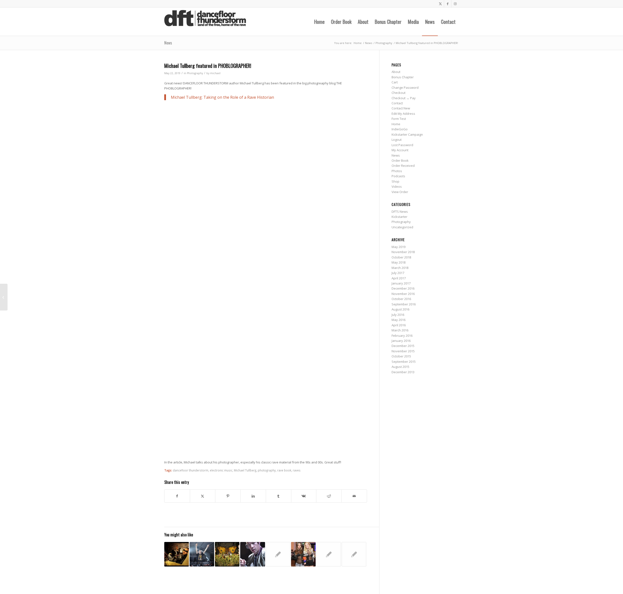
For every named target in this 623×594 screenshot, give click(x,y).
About (396, 72)
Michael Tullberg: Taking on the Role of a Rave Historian (222, 97)
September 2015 (404, 361)
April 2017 (399, 278)
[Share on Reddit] (328, 496)
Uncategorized (402, 227)
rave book (284, 470)
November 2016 (403, 294)
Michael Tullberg (245, 470)
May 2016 (398, 320)
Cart (395, 82)
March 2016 (400, 330)
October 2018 (401, 257)
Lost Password (402, 145)
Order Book (400, 160)
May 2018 (398, 262)
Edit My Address (403, 113)
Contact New (401, 108)
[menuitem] (319, 22)
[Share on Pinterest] (227, 496)
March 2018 (400, 268)
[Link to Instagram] (455, 3)
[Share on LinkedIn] (253, 496)
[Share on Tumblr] (278, 496)
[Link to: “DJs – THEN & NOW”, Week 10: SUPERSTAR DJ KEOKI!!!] (176, 554)
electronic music (221, 470)
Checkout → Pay (404, 98)
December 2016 (403, 288)
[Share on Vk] (303, 496)
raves (297, 470)
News (168, 43)
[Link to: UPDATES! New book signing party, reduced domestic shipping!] (303, 554)
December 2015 (403, 346)
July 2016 (398, 314)
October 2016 (401, 299)
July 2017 (398, 273)
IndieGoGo (400, 129)
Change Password (405, 87)
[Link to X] (440, 3)
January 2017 (401, 283)
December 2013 (403, 372)
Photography (195, 73)
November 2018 (403, 252)
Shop (395, 181)
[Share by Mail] (354, 496)
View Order (400, 192)
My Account (400, 150)
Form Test (399, 118)
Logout (397, 139)
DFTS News (400, 211)
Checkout (398, 92)
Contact (397, 103)
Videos (397, 186)
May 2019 (398, 247)
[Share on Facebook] (177, 496)
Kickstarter (399, 216)
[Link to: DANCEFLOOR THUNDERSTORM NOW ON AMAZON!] (328, 554)
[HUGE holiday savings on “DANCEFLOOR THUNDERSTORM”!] (4, 297)
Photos (397, 171)
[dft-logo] (205, 22)
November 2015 (403, 351)
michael (215, 73)
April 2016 (399, 325)
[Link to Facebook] (447, 3)
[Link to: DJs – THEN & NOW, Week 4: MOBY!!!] (202, 554)
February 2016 (402, 335)
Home (396, 124)
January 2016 (401, 340)
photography (267, 470)
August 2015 (400, 366)
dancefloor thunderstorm (190, 470)
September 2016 (404, 304)
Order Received (403, 165)
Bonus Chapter (403, 77)
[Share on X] (202, 496)
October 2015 (401, 356)
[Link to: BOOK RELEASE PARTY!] (354, 554)
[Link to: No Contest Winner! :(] (278, 554)
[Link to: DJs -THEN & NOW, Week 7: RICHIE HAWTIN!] (227, 554)
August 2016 (400, 309)
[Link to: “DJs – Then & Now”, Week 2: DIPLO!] (252, 554)
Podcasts (398, 176)
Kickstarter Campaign (407, 134)
